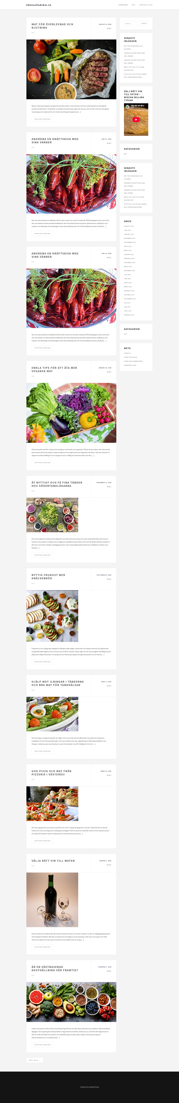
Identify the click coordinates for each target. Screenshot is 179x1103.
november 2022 (129, 238)
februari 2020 (129, 258)
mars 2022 (128, 250)
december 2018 (129, 270)
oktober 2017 (129, 295)
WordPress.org (130, 365)
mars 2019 (128, 266)
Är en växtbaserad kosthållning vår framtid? (55, 968)
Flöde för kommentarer (133, 361)
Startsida (123, 5)
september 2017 (130, 299)
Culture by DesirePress (89, 1087)
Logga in (127, 353)
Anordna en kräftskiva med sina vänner (55, 140)
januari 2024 (129, 234)
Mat (133, 5)
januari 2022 (129, 254)
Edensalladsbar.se (38, 5)
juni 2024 (127, 230)
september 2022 (130, 242)
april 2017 (128, 311)
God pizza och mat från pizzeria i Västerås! (52, 772)
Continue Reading (42, 119)
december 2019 (129, 262)
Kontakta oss (146, 5)
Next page (34, 1060)
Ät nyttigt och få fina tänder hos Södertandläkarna (57, 484)
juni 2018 (127, 279)
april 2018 (128, 283)
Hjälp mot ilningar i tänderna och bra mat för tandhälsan (58, 683)
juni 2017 (127, 307)
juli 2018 (127, 275)
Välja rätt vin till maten (53, 861)
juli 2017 (127, 303)
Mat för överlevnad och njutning (52, 25)
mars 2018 (128, 287)
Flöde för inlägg (130, 357)
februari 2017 (129, 315)
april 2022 (128, 246)
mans (109, 28)
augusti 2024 (129, 226)
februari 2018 (129, 291)
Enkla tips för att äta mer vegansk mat (54, 369)
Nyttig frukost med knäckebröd (48, 576)
